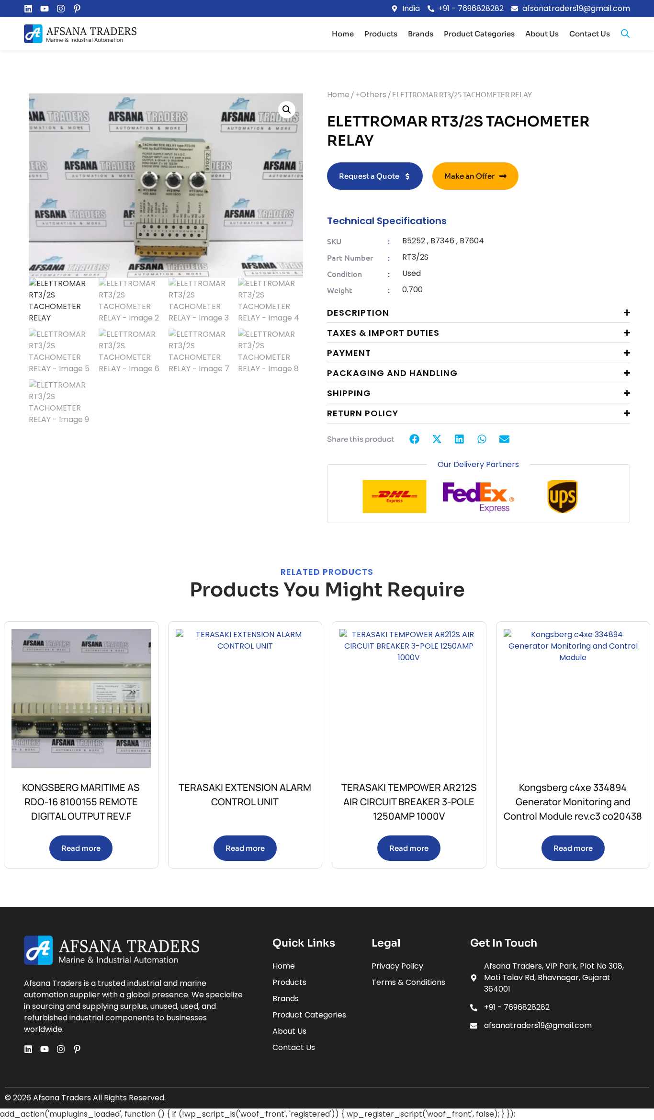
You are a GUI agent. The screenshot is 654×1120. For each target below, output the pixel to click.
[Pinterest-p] (77, 8)
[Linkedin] (28, 8)
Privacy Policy (397, 965)
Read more (81, 848)
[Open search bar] (625, 33)
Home (343, 33)
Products (380, 33)
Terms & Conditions (408, 982)
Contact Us (589, 33)
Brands (420, 33)
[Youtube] (44, 8)
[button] (286, 109)
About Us (542, 33)
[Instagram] (60, 8)
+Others (370, 94)
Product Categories (479, 33)
